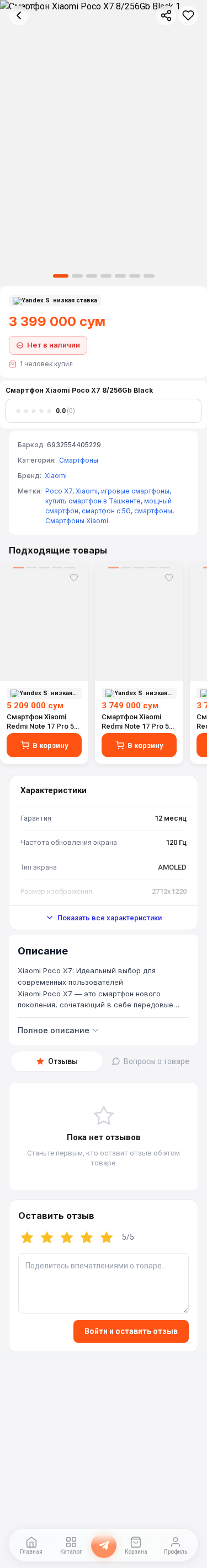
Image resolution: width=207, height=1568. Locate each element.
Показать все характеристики (109, 918)
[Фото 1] (60, 276)
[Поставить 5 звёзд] (106, 1237)
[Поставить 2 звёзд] (47, 1237)
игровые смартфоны (135, 491)
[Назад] (19, 15)
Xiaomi (56, 475)
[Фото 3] (91, 276)
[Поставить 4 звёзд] (86, 1237)
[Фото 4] (106, 276)
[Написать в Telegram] (103, 1545)
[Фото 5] (120, 276)
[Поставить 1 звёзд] (27, 1237)
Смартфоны (78, 460)
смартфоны (153, 511)
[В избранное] (188, 15)
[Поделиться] (166, 15)
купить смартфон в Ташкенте (93, 501)
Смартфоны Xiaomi (76, 521)
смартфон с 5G (106, 511)
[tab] (57, 1061)
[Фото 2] (77, 276)
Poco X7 (58, 491)
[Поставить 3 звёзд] (67, 1237)
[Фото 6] (134, 276)
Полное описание (53, 1030)
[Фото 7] (149, 276)
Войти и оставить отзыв (131, 1331)
